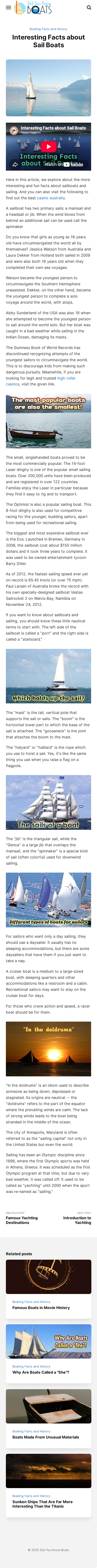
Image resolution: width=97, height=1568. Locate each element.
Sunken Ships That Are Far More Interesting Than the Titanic (42, 1504)
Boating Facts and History (48, 29)
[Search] (89, 7)
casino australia (51, 198)
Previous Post (22, 1218)
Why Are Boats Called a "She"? (40, 1372)
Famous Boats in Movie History (41, 1307)
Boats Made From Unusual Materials (45, 1437)
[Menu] (9, 7)
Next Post (77, 1218)
